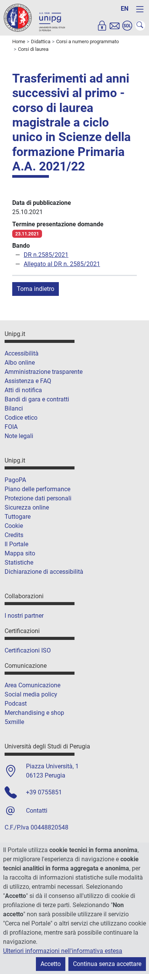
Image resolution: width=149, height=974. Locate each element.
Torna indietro (35, 288)
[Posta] (115, 26)
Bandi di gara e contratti (37, 399)
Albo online (20, 362)
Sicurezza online (27, 507)
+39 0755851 (44, 792)
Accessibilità (22, 353)
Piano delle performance (37, 489)
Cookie (14, 525)
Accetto (50, 964)
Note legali (19, 436)
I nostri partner (24, 615)
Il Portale (16, 544)
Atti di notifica (23, 390)
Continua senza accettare (107, 964)
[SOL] (127, 26)
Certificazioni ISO (28, 650)
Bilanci (14, 408)
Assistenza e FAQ (28, 381)
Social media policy (31, 694)
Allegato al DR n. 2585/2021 (62, 264)
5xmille (14, 722)
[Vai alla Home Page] (34, 17)
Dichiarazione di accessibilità (44, 571)
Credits (14, 535)
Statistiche (19, 562)
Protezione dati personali (38, 498)
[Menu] (139, 9)
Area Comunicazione (32, 685)
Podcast (16, 703)
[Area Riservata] (102, 26)
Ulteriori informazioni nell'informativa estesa (62, 951)
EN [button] (124, 8)
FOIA (11, 426)
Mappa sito (20, 553)
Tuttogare (18, 516)
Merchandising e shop (34, 712)
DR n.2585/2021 (46, 254)
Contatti (36, 810)
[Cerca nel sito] (140, 26)
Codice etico (21, 417)
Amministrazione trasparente (44, 371)
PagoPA (15, 480)
